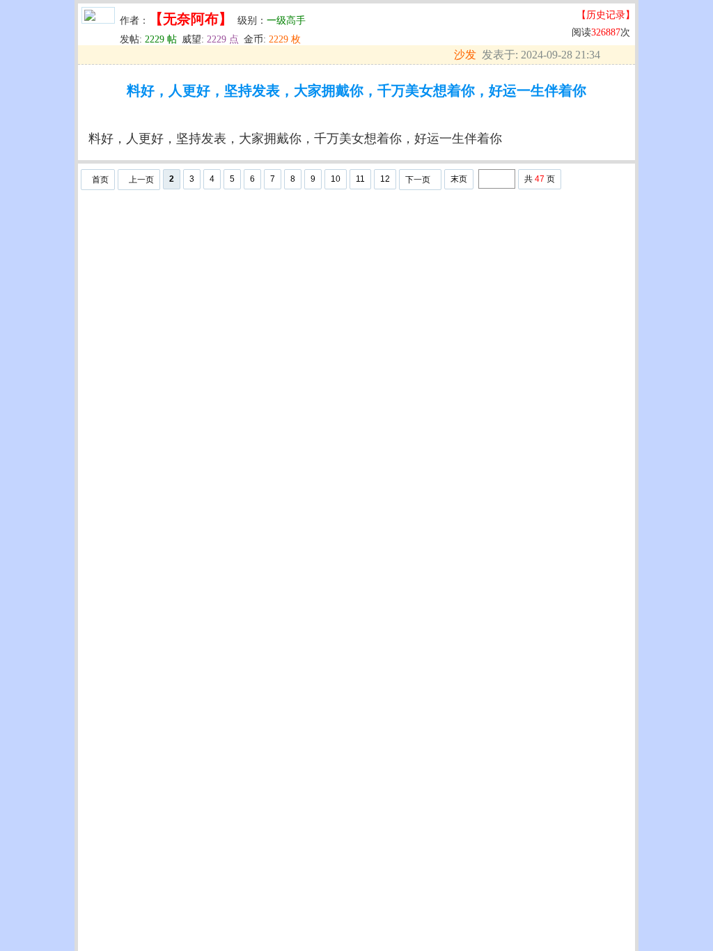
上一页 (141, 179)
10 (335, 179)
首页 (100, 179)
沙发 (465, 55)
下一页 (417, 179)
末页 (458, 179)
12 (385, 179)
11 (360, 179)
